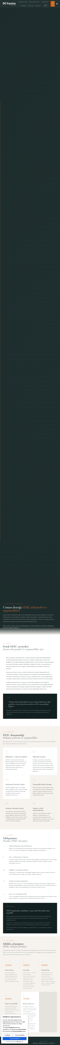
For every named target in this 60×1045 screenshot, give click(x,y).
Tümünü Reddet (20, 1035)
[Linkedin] (57, 3)
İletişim (38, 6)
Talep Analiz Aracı (52, 3)
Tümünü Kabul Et (15, 1038)
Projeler (23, 6)
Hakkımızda (23, 2)
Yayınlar (31, 6)
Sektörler (45, 2)
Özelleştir (7, 1035)
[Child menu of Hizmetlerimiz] (34, 2)
